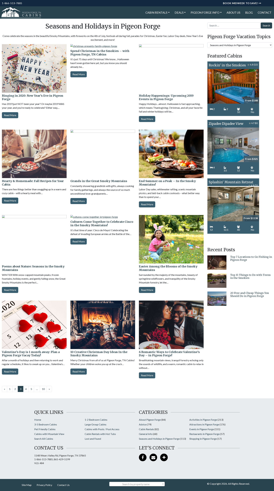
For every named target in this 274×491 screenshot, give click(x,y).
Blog (249, 12)
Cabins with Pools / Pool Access (102, 429)
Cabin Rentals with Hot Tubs (100, 433)
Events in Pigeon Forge (201, 429)
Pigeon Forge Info (205, 12)
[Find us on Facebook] (143, 457)
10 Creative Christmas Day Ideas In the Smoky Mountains (98, 353)
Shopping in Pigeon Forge (203, 438)
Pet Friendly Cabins (44, 429)
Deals (179, 12)
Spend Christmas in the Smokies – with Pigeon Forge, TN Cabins (99, 52)
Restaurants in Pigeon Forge (204, 433)
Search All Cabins (43, 438)
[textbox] (137, 484)
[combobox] (137, 484)
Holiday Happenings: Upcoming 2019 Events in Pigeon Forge (166, 97)
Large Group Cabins (95, 424)
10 (43, 388)
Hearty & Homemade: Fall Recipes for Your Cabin (33, 182)
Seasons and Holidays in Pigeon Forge (159, 438)
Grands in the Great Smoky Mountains (98, 181)
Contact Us (63, 484)
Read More (10, 115)
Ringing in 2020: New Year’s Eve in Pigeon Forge (32, 97)
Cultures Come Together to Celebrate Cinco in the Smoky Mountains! (101, 223)
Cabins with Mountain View (49, 433)
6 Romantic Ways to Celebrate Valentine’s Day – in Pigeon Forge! (169, 353)
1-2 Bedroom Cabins (96, 419)
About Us (233, 12)
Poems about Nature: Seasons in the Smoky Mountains (33, 268)
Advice (143, 424)
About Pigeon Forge (150, 419)
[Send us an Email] (153, 457)
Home (37, 419)
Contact (264, 12)
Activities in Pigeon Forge (203, 419)
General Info (145, 433)
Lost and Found (93, 438)
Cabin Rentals (156, 12)
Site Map (27, 484)
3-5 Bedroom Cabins (45, 424)
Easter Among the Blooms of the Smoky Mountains (168, 268)
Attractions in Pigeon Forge (204, 424)
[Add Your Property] (164, 457)
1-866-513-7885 (12, 3)
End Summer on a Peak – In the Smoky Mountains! (167, 182)
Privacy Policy (44, 484)
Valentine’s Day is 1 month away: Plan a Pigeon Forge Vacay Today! (31, 353)
